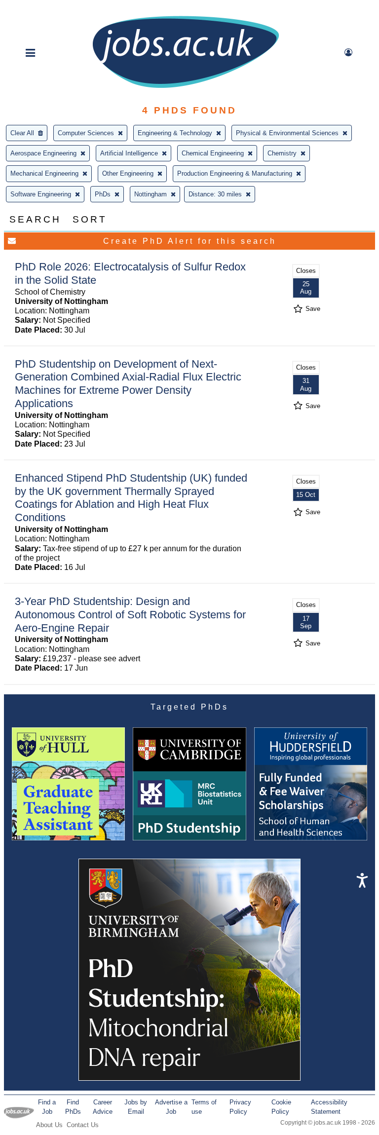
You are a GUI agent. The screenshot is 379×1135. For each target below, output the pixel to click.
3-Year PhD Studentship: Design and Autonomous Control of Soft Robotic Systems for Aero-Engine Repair (130, 614)
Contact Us (83, 1125)
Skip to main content (39, 8)
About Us (49, 1125)
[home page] (185, 87)
